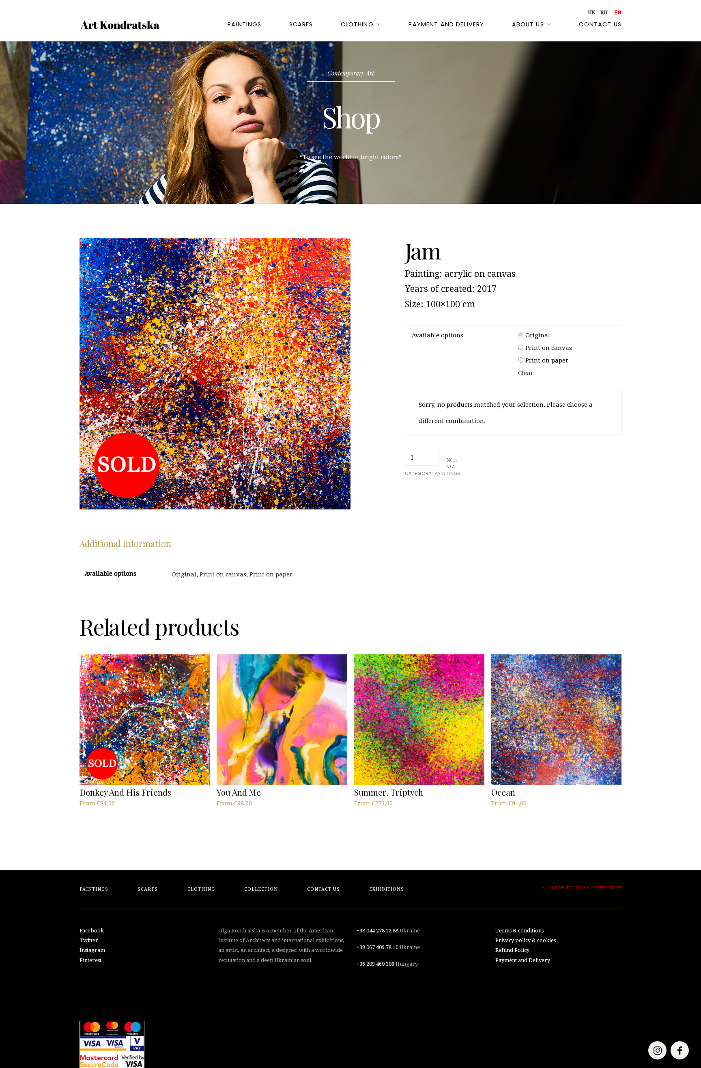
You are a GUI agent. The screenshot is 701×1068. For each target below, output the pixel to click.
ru (603, 12)
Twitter (89, 940)
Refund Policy (512, 950)
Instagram (92, 950)
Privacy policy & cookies (525, 940)
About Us (528, 24)
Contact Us (600, 24)
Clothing (357, 24)
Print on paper (546, 360)
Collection (261, 889)
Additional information (125, 543)
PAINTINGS (447, 473)
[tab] (125, 543)
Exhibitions (386, 889)
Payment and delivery (446, 24)
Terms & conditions (519, 931)
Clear (525, 373)
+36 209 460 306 (375, 964)
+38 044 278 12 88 (377, 931)
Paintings (244, 24)
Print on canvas (548, 348)
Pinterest (90, 960)
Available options (437, 335)
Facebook (92, 931)
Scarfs (301, 24)
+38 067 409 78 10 (377, 947)
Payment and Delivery (522, 960)
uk (591, 12)
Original (537, 335)
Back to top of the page (584, 888)
